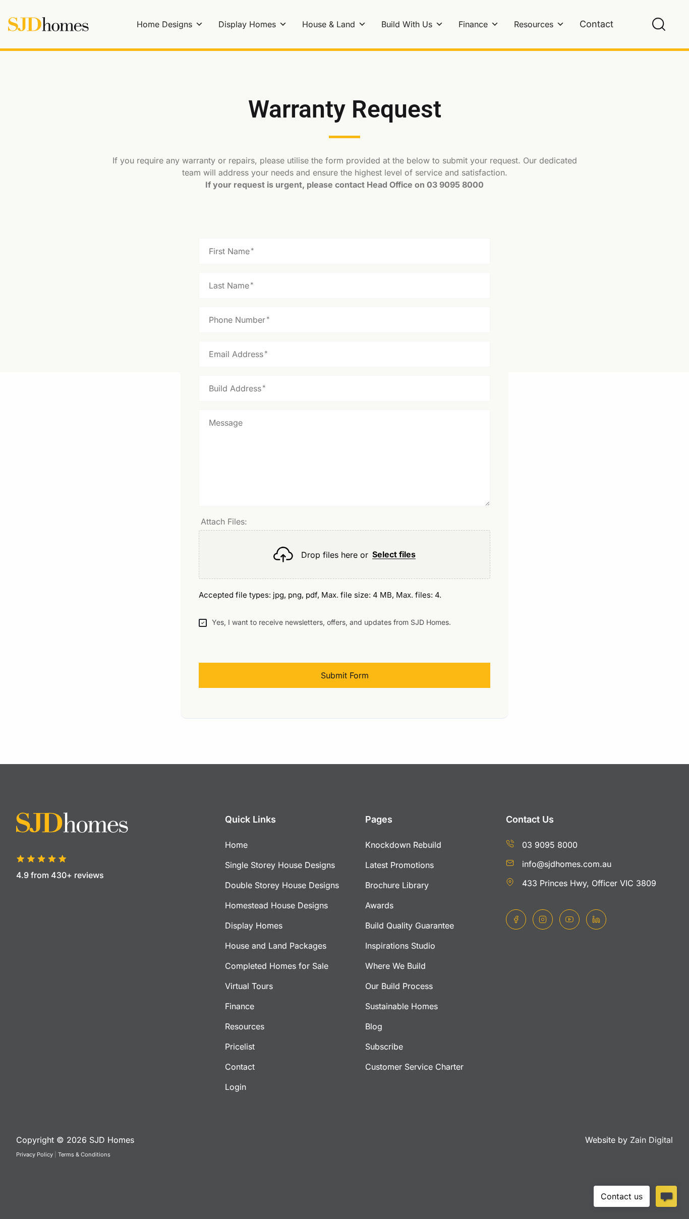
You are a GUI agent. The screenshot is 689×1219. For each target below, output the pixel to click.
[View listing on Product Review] (69, 892)
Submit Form (345, 675)
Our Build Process (399, 986)
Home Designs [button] (164, 24)
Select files (394, 554)
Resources (533, 24)
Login (235, 1087)
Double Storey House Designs (282, 885)
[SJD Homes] (48, 24)
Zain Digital (651, 1140)
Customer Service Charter (414, 1067)
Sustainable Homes (401, 1006)
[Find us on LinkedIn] (596, 919)
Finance (473, 24)
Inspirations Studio (400, 946)
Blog (373, 1026)
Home (236, 845)
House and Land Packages (275, 946)
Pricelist (240, 1046)
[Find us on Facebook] (516, 919)
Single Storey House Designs (280, 865)
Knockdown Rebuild (403, 845)
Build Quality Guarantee (409, 925)
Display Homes (247, 24)
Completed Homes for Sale (276, 966)
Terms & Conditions (84, 1154)
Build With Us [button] (406, 24)
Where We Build (395, 966)
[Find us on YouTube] (569, 919)
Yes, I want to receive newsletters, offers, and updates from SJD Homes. (331, 622)
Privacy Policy (34, 1154)
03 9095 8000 (550, 845)
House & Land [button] (328, 24)
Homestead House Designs (276, 905)
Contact (596, 24)
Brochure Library (397, 885)
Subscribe (384, 1046)
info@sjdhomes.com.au (566, 864)
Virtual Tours (249, 986)
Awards (379, 905)
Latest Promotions (399, 865)
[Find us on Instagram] (543, 919)
